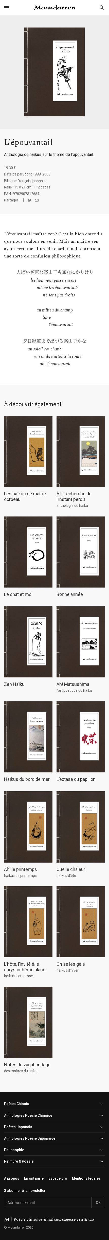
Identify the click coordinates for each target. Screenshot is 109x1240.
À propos (11, 1178)
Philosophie (14, 1150)
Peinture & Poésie (18, 1161)
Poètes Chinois (16, 1104)
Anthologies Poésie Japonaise (29, 1138)
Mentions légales (86, 1178)
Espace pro (57, 1178)
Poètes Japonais (18, 1127)
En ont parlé (34, 1178)
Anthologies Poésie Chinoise (28, 1115)
